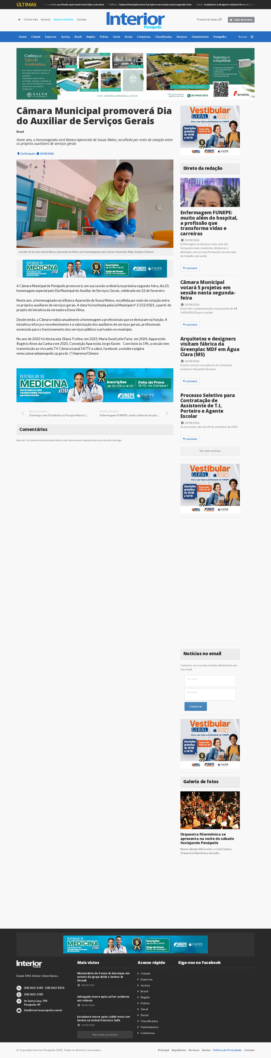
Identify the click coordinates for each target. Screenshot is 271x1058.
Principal (163, 1050)
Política (135, 4)
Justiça (65, 36)
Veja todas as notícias (105, 1034)
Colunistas (148, 1033)
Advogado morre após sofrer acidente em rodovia (103, 998)
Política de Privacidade (227, 1050)
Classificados (149, 1021)
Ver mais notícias (210, 450)
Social (128, 36)
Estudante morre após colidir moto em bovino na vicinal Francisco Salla (103, 1018)
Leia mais (191, 268)
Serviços (193, 1050)
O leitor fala (31, 19)
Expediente (179, 1050)
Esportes (50, 36)
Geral (116, 36)
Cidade (35, 36)
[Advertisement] (210, 581)
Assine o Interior (64, 19)
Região (90, 36)
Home (22, 36)
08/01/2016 (87, 985)
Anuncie (45, 19)
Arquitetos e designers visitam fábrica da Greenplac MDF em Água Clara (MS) (209, 346)
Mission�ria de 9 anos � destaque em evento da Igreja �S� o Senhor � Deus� (103, 976)
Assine (206, 1050)
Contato (81, 19)
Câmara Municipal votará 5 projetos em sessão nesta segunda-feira (207, 290)
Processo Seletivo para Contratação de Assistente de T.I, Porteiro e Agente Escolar (207, 405)
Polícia (104, 36)
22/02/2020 (87, 1024)
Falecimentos (200, 36)
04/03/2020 (87, 1005)
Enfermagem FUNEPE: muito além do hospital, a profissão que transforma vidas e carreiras (209, 223)
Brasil (78, 36)
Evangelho (219, 36)
